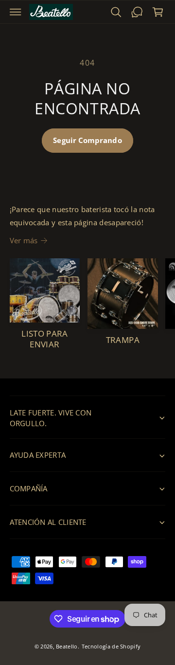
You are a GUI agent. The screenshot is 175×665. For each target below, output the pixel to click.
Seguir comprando (87, 140)
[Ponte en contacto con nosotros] (136, 11)
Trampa (123, 340)
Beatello (66, 646)
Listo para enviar (44, 338)
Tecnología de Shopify (111, 646)
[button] (15, 11)
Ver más (24, 240)
